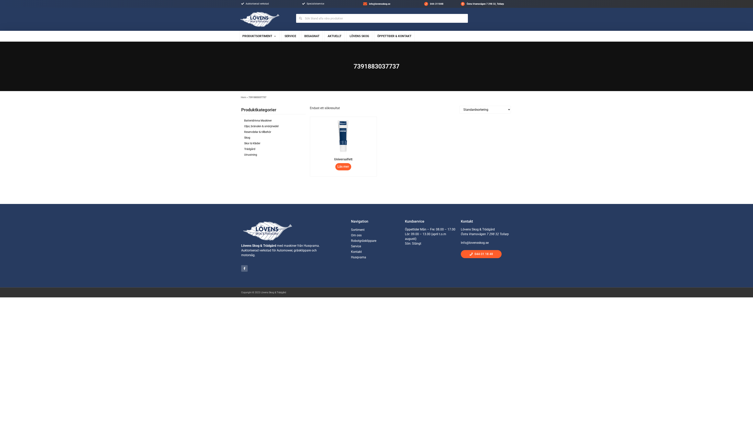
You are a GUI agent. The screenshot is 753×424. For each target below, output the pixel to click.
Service (290, 36)
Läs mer (343, 166)
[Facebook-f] (244, 268)
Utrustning (250, 154)
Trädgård (249, 149)
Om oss (356, 235)
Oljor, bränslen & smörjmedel (261, 126)
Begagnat (311, 36)
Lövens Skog (359, 36)
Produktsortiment (257, 36)
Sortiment (358, 230)
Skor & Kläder (252, 143)
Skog (247, 137)
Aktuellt (334, 36)
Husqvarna (358, 257)
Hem (243, 97)
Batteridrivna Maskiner (258, 120)
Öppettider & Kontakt (394, 36)
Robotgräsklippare (363, 241)
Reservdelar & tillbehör (257, 131)
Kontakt (356, 252)
